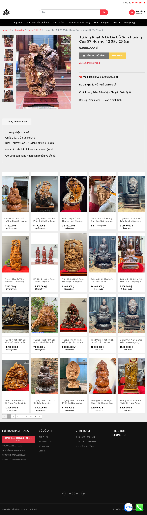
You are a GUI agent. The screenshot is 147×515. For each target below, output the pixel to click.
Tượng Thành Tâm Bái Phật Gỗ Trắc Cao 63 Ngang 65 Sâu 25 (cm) (73, 341)
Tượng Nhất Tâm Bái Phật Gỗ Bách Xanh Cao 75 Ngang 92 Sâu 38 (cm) (15, 341)
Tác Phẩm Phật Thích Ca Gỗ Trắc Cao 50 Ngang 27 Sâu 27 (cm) (102, 341)
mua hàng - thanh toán (13, 450)
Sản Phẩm (16, 509)
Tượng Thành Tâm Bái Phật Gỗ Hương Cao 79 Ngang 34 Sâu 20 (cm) (15, 280)
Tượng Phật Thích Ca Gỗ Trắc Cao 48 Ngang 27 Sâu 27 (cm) (102, 280)
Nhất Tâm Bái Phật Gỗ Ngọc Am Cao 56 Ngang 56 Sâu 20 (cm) (15, 401)
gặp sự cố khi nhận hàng (14, 459)
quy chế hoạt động (85, 446)
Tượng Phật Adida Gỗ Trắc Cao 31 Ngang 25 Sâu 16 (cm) (131, 280)
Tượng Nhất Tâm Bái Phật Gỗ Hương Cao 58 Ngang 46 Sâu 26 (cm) (44, 219)
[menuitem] (16, 22)
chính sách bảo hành (86, 437)
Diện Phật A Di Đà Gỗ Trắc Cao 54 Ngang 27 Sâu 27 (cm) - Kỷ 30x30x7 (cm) (131, 219)
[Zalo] (128, 507)
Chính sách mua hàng (86, 442)
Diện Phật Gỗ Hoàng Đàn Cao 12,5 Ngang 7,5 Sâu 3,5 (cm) (101, 219)
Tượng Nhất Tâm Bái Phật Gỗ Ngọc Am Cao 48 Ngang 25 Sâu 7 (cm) (73, 401)
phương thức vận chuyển (14, 455)
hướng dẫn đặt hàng (12, 446)
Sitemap (24, 509)
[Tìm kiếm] (104, 12)
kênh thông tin (46, 446)
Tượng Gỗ (19, 30)
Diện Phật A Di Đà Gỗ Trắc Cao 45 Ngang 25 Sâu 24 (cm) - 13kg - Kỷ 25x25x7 (131, 341)
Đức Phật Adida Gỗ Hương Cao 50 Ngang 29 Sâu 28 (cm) (15, 219)
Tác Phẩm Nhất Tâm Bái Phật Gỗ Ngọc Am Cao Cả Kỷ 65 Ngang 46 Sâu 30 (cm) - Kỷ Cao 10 (73, 280)
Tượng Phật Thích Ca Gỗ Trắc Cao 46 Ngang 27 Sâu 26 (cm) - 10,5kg (44, 401)
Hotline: (134, 3)
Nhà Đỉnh (34, 509)
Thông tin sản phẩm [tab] (16, 121)
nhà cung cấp (45, 442)
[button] (18, 72)
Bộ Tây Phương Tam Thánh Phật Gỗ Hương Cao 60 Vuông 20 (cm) (44, 280)
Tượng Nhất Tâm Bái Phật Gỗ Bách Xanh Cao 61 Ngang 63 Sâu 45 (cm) (44, 341)
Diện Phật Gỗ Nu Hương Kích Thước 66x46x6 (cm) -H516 (72, 219)
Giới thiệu (43, 437)
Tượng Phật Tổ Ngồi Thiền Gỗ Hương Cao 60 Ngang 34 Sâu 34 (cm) (102, 401)
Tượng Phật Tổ (34, 30)
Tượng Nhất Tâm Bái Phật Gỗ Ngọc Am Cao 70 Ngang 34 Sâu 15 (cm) (131, 401)
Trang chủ (6, 30)
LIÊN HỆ (42, 451)
